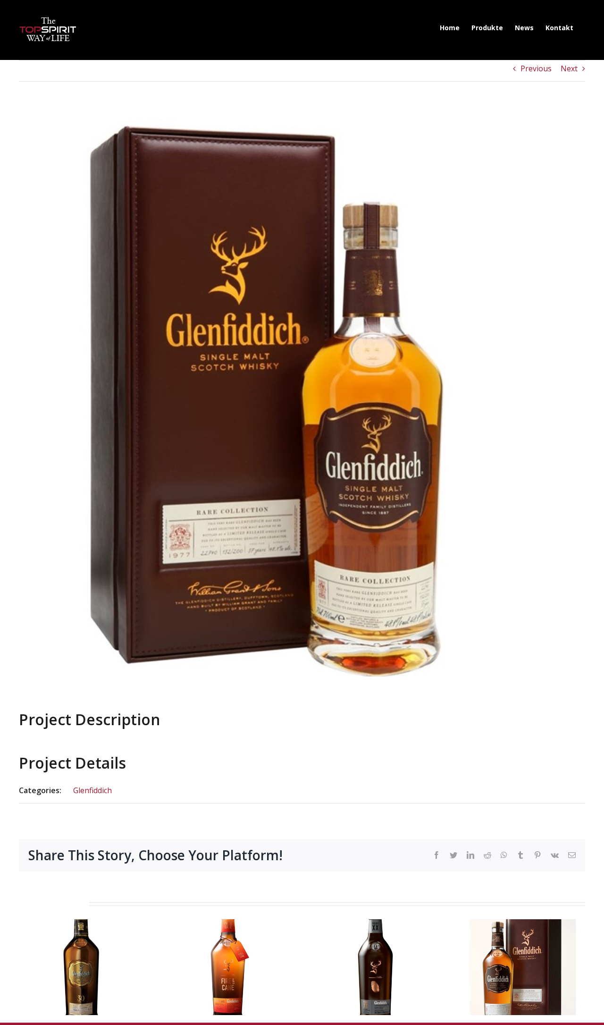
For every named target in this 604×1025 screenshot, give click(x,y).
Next (569, 68)
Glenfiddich (92, 790)
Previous (536, 68)
